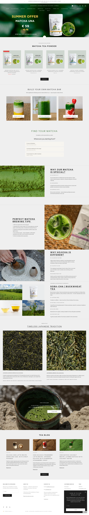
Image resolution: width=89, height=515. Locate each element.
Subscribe (54, 411)
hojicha (8, 452)
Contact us (46, 499)
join (75, 509)
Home (7, 8)
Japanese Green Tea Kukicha (55, 372)
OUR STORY (42, 10)
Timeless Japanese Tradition (44, 326)
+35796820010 (48, 489)
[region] (44, 20)
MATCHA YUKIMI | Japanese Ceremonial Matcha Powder (77, 71)
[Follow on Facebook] (3, 507)
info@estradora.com (50, 486)
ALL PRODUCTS (14, 8)
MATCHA (23, 8)
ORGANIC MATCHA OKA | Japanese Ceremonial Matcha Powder (33, 71)
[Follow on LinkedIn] (9, 507)
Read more (8, 467)
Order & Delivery (67, 488)
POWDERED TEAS (31, 8)
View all (44, 79)
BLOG (48, 10)
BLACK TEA (48, 8)
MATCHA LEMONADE (44, 116)
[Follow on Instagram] (6, 507)
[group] (44, 20)
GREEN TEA (40, 8)
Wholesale (80, 8)
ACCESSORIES (64, 8)
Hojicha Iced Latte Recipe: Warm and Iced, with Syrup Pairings (17, 456)
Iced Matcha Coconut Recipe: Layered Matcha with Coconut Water (71, 456)
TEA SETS (72, 8)
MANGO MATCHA (18, 116)
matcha (62, 452)
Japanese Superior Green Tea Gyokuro (13, 372)
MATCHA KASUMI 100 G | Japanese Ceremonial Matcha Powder (55, 71)
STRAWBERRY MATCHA (70, 116)
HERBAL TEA (56, 8)
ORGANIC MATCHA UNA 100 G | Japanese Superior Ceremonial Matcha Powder (12, 71)
